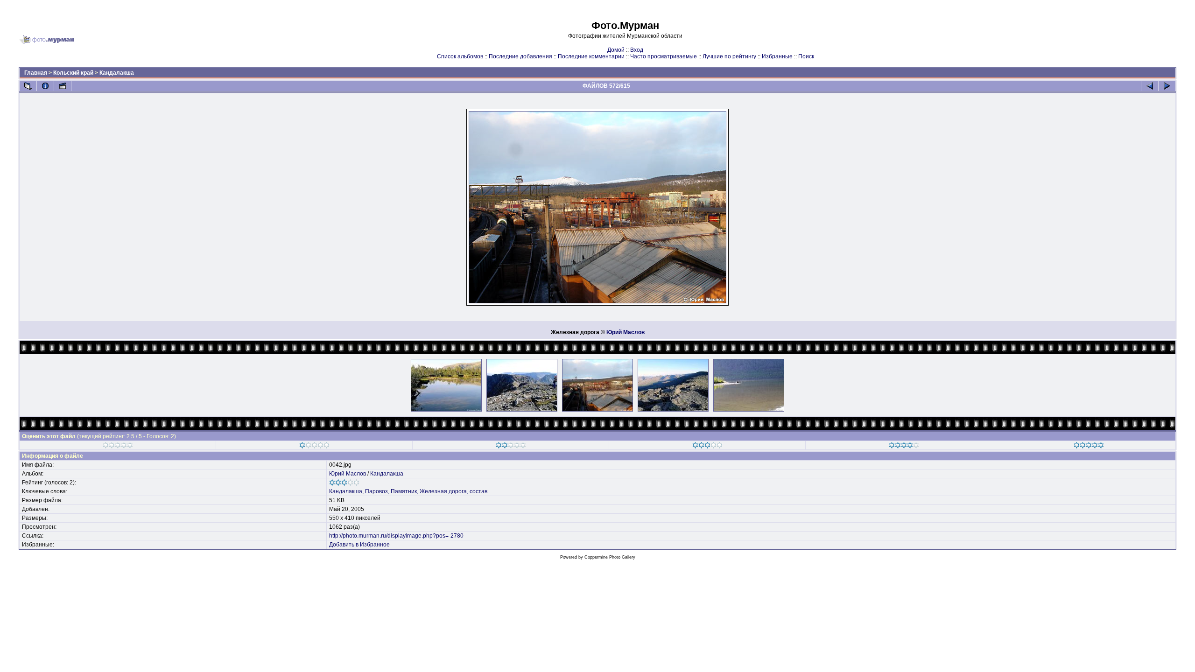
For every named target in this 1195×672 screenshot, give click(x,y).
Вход (636, 50)
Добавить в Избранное (359, 544)
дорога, (458, 491)
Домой (616, 50)
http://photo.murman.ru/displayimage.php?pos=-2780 (396, 535)
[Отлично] (904, 446)
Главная (35, 73)
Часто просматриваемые (663, 56)
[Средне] (511, 446)
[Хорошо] (707, 446)
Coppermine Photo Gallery (609, 557)
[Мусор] (118, 446)
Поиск (806, 56)
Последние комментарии (591, 56)
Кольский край (73, 73)
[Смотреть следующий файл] (1167, 86)
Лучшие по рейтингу (729, 56)
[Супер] (1089, 446)
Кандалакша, (346, 491)
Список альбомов (460, 56)
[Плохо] (314, 446)
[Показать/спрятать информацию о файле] (45, 86)
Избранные (777, 56)
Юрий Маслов (625, 332)
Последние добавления (520, 56)
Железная (433, 491)
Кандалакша (116, 73)
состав (478, 491)
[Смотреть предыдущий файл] (1149, 86)
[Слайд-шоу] (62, 86)
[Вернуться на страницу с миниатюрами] (28, 86)
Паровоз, (377, 491)
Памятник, (404, 491)
